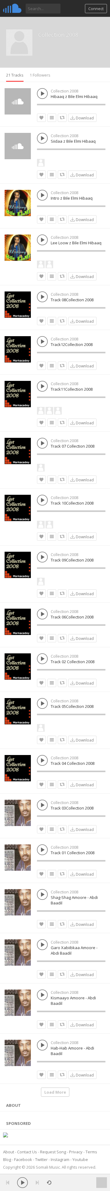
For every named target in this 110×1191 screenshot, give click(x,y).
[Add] (51, 118)
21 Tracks (15, 75)
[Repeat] (49, 1182)
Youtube (80, 1159)
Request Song (53, 1152)
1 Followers (40, 75)
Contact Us (27, 1152)
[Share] (62, 118)
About (8, 1152)
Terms (91, 1152)
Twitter (41, 1159)
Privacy (75, 1152)
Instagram (60, 1159)
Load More (55, 1092)
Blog (7, 1159)
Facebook (23, 1159)
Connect (96, 8)
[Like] (41, 118)
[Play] (22, 1182)
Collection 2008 (58, 34)
